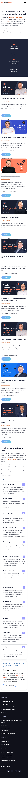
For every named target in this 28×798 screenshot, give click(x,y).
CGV (6, 731)
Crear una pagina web (7, 752)
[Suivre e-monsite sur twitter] (12, 771)
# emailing (6, 542)
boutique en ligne (11, 459)
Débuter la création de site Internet (12, 98)
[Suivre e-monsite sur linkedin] (19, 771)
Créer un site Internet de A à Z (10, 217)
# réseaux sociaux (9, 571)
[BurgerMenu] (25, 2)
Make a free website (6, 755)
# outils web (7, 601)
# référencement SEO (10, 527)
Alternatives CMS (5, 728)
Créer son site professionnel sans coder (13, 137)
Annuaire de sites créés (7, 701)
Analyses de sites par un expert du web (13, 339)
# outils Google (8, 587)
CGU (2, 731)
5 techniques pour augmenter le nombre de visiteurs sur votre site (13, 299)
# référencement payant (11, 556)
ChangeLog (4, 712)
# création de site (9, 484)
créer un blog (6, 21)
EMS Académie (5, 744)
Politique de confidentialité (8, 733)
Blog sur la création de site (8, 709)
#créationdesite (5, 101)
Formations (7, 632)
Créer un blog (4, 704)
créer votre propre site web (15, 17)
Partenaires (4, 725)
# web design (7, 498)
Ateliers (5, 647)
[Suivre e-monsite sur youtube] (16, 771)
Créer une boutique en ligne (8, 707)
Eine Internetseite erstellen (8, 760)
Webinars (6, 618)
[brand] (7, 2)
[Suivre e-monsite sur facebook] (8, 771)
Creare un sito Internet (7, 758)
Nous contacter (9, 685)
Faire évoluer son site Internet (10, 176)
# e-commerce (8, 513)
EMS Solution (5, 741)
